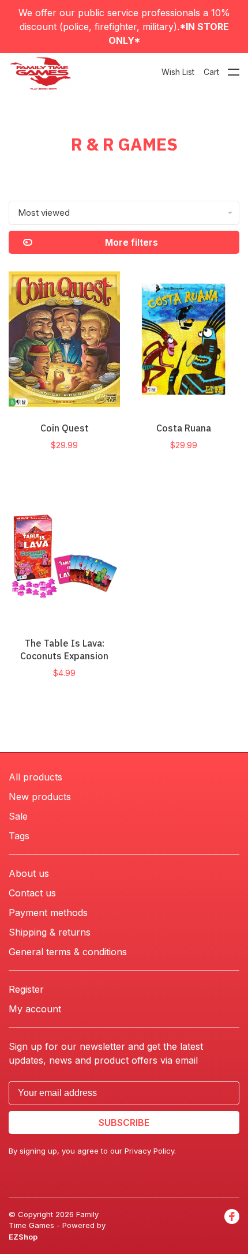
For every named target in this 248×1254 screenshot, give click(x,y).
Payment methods (48, 912)
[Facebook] (231, 1226)
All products (35, 777)
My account (35, 1009)
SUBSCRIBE (124, 1122)
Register (26, 989)
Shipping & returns (50, 932)
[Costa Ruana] (183, 340)
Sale (18, 816)
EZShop (23, 1236)
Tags (19, 836)
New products (40, 796)
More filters (131, 242)
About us (29, 873)
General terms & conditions (68, 952)
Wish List (177, 72)
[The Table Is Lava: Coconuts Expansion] (64, 556)
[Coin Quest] (64, 340)
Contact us (32, 893)
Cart (211, 72)
